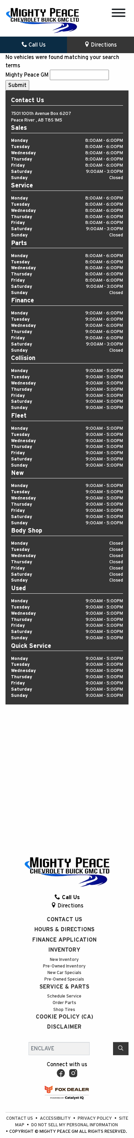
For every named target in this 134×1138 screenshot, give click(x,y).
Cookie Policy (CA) (64, 1017)
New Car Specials (64, 973)
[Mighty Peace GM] (42, 20)
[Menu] (119, 14)
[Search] (121, 1048)
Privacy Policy (95, 1118)
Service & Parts (64, 987)
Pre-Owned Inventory (64, 966)
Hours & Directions (64, 929)
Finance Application (64, 940)
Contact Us (64, 919)
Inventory (64, 950)
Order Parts (64, 1003)
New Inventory (64, 959)
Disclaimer (64, 1027)
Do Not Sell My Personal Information (74, 1125)
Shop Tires (64, 1010)
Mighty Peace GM (26, 75)
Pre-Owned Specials (64, 979)
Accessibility (56, 1118)
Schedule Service (64, 996)
